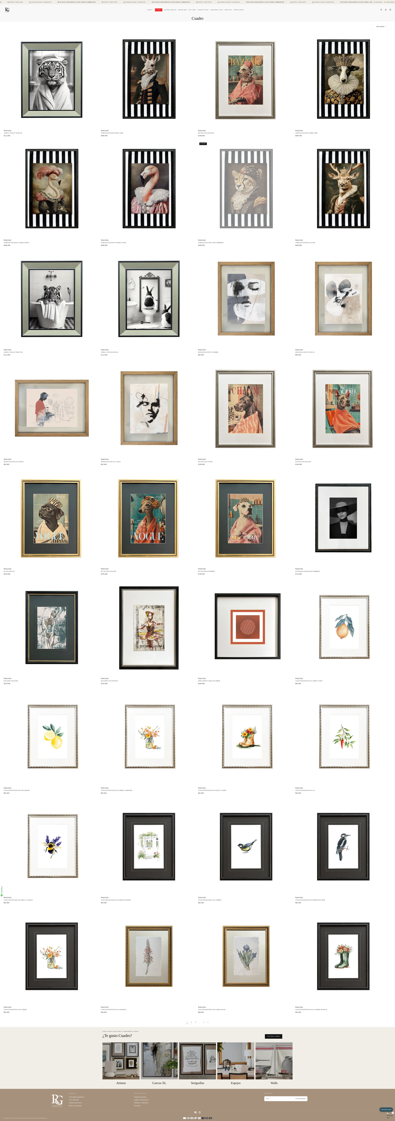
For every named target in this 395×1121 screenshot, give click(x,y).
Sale (158, 9)
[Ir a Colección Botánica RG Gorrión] (246, 847)
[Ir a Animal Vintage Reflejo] (149, 299)
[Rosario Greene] (57, 1100)
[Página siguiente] (208, 1022)
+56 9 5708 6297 (74, 1100)
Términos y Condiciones (141, 1103)
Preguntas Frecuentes (140, 1097)
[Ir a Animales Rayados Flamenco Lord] (149, 189)
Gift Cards (192, 9)
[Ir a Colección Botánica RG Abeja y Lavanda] (52, 847)
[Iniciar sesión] (386, 10)
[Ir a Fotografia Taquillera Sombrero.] (343, 518)
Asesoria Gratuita (170, 9)
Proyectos (228, 9)
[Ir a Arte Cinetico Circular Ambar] (246, 627)
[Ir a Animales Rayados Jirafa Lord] (149, 80)
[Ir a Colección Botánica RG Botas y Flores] (246, 737)
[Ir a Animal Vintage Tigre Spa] (52, 80)
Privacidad (137, 1106)
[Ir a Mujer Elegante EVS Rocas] (343, 299)
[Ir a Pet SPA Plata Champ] (246, 408)
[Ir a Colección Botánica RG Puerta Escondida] (149, 847)
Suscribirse (301, 1098)
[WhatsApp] (390, 1116)
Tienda (149, 9)
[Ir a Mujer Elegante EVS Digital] (52, 408)
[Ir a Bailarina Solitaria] (52, 627)
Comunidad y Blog (216, 9)
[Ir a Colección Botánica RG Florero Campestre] (149, 737)
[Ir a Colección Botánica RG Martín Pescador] (343, 847)
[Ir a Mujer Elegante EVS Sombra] (246, 299)
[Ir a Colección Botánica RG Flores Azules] (246, 956)
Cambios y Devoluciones (141, 1100)
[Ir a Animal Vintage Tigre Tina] (52, 299)
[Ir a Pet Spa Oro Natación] (149, 518)
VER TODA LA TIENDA (273, 1036)
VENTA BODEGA (390, 2)
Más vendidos (380, 26)
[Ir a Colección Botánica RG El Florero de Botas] (343, 956)
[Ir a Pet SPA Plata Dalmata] (246, 80)
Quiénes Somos (239, 9)
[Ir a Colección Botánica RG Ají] (343, 737)
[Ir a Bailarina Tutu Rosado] (149, 627)
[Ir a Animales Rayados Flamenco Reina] (52, 189)
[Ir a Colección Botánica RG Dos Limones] (52, 737)
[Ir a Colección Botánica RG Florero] (52, 956)
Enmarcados (182, 9)
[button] (381, 10)
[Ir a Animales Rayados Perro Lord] (343, 80)
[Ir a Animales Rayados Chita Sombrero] (246, 189)
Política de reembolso (75, 1106)
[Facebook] (195, 1112)
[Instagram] (199, 1112)
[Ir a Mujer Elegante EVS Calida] (149, 408)
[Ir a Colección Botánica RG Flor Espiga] (149, 956)
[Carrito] (390, 10)
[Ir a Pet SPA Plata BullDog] (343, 408)
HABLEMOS (378, 2)
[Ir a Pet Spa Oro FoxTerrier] (246, 518)
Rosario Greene (7, 130)
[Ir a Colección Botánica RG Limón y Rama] (343, 627)
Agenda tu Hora (203, 9)
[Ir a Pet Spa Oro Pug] (52, 518)
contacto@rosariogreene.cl (76, 1097)
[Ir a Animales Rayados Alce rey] (343, 189)
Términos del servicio (75, 1103)
